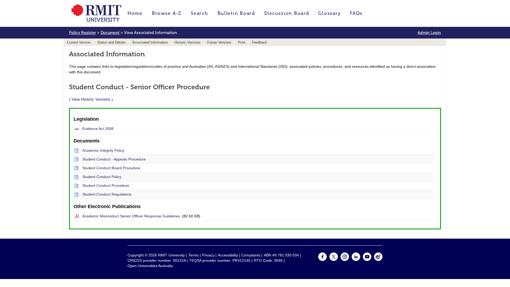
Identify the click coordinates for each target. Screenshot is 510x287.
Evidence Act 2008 (97, 128)
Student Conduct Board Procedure (111, 168)
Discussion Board (286, 13)
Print (241, 42)
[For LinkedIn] (356, 260)
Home (135, 13)
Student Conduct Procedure (105, 185)
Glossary (329, 13)
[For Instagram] (345, 260)
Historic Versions (188, 42)
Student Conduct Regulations (106, 194)
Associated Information (150, 42)
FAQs (356, 13)
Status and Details (111, 42)
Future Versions (219, 42)
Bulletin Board (236, 13)
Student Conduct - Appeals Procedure (114, 159)
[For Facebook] (322, 260)
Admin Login (429, 33)
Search (199, 13)
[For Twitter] (333, 260)
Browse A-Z (166, 13)
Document (110, 32)
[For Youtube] (367, 260)
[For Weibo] (378, 260)
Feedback (259, 42)
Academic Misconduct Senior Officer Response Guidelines (131, 216)
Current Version (79, 42)
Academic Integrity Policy (103, 150)
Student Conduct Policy (101, 177)
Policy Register (82, 32)
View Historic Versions (90, 99)
